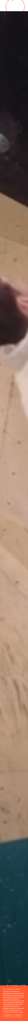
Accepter (8, 1015)
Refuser (17, 1015)
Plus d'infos (20, 1012)
